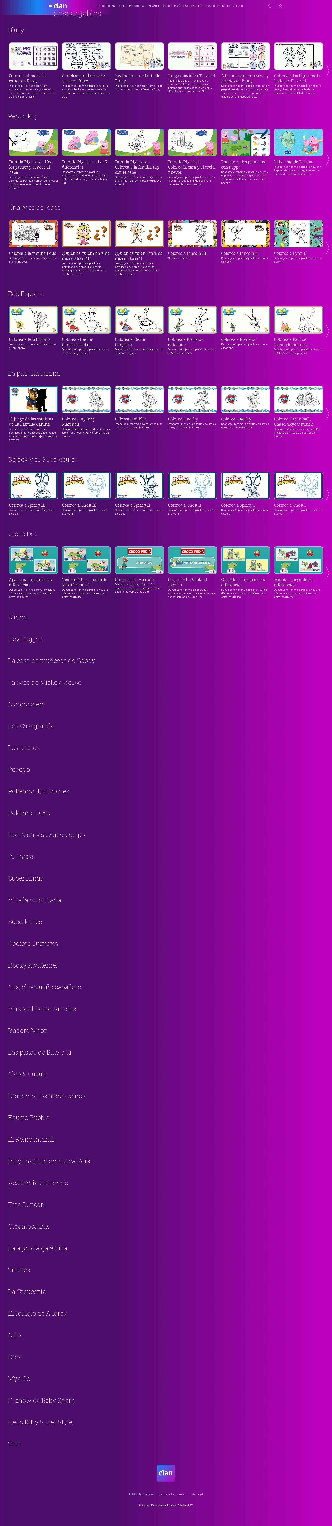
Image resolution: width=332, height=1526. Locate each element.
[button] (50, 6)
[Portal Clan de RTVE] (60, 6)
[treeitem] (106, 6)
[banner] (69, 6)
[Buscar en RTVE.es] (270, 6)
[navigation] (170, 6)
